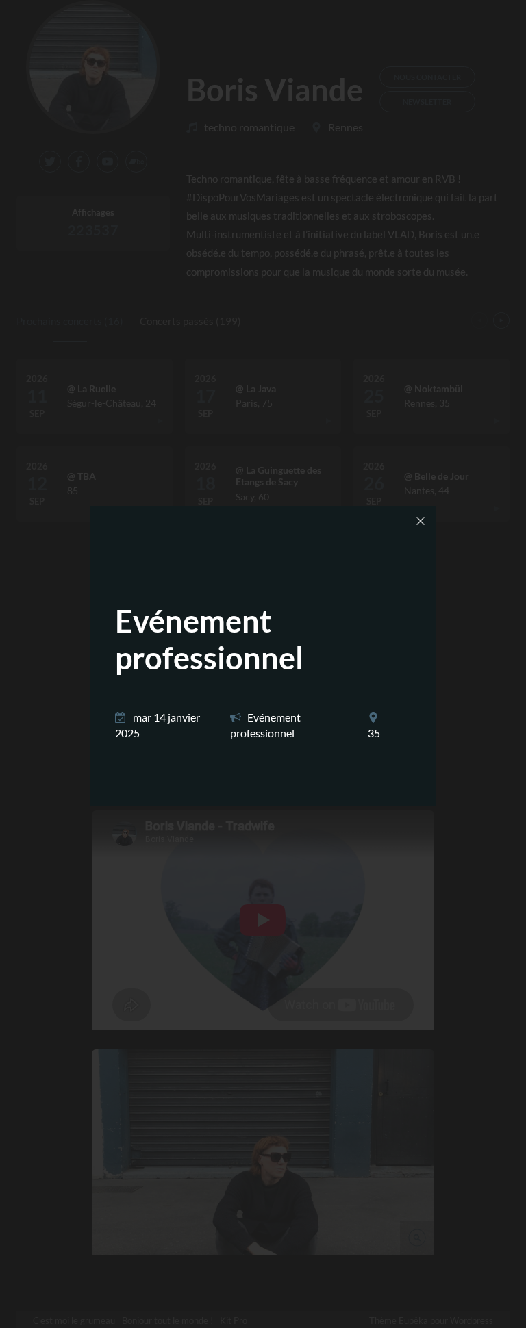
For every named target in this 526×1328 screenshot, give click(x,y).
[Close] (420, 521)
